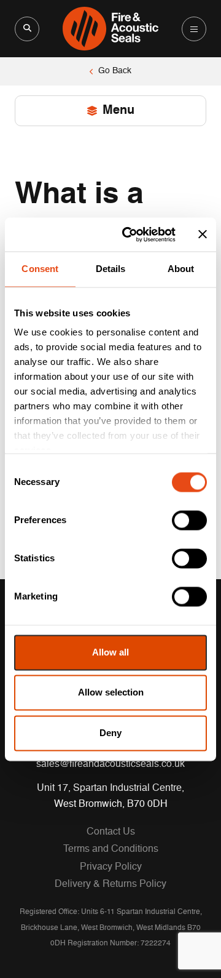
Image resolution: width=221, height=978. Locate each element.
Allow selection (111, 692)
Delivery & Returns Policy (110, 884)
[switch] (189, 520)
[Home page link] (110, 28)
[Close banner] (202, 234)
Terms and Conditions (110, 849)
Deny (110, 732)
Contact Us (111, 832)
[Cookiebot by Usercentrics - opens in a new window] (129, 234)
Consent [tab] (39, 268)
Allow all (110, 652)
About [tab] (181, 268)
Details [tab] (111, 268)
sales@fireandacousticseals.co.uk (110, 764)
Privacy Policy (111, 867)
